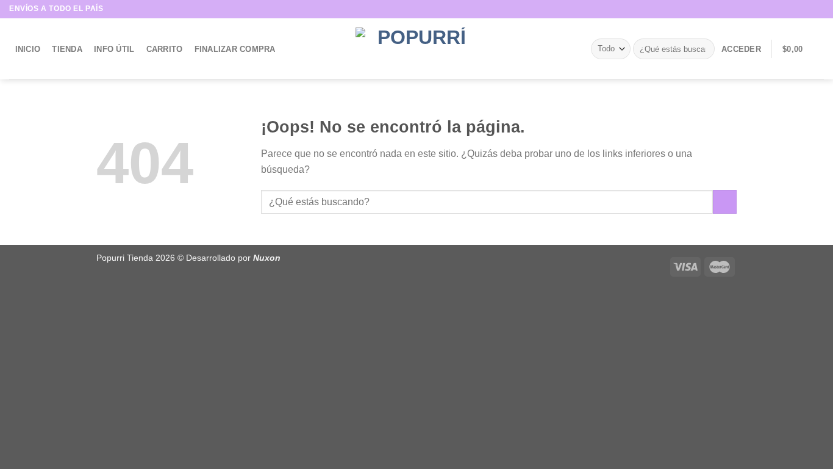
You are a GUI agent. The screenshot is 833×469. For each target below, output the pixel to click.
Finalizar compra (235, 49)
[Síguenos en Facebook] (794, 9)
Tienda (67, 49)
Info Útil (114, 49)
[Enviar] (703, 48)
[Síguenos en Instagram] (806, 9)
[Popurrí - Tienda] (416, 48)
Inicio (28, 49)
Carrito (164, 49)
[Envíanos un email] (817, 9)
